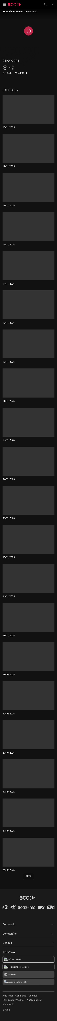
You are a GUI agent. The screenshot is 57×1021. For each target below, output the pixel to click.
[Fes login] (52, 4)
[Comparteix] (11, 67)
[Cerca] (47, 4)
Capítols (9, 90)
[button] (28, 924)
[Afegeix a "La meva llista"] (5, 67)
